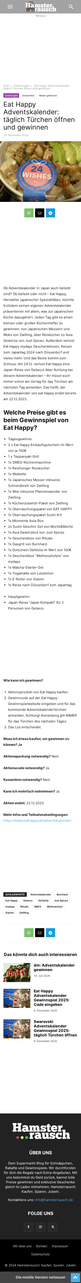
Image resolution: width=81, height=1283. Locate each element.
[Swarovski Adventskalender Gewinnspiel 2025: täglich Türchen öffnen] (16, 1029)
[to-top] (75, 1275)
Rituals (24, 906)
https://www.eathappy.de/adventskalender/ (37, 820)
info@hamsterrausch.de (54, 1200)
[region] (40, 53)
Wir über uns (22, 1246)
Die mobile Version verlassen (40, 1277)
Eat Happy (11, 900)
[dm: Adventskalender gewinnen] (16, 973)
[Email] (39, 212)
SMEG (37, 906)
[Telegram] (50, 212)
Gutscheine (28, 95)
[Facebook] (28, 1227)
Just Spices (61, 900)
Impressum (60, 1246)
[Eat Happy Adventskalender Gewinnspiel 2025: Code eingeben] (16, 999)
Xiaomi (9, 912)
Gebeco (28, 900)
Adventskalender (40, 894)
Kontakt (41, 1246)
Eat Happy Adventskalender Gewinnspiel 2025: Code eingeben (52, 998)
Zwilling (24, 912)
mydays (10, 906)
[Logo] (40, 1139)
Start (6, 85)
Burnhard (62, 894)
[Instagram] (40, 1227)
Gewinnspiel (21, 85)
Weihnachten (55, 906)
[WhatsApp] (29, 212)
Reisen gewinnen (48, 95)
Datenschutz (40, 1254)
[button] (10, 6)
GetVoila (43, 900)
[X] (52, 1227)
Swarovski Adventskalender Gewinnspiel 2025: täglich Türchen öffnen (55, 1028)
